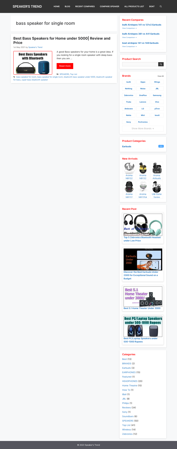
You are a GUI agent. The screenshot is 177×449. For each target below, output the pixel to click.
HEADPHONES (129, 381)
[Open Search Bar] (160, 6)
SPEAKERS (64, 74)
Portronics (143, 122)
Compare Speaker (109, 6)
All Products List (134, 6)
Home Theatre (129, 385)
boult (157, 115)
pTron (157, 108)
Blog (67, 6)
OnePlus (143, 95)
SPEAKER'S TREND (27, 6)
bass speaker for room (26, 77)
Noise (142, 88)
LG (143, 108)
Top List (73, 74)
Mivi (143, 115)
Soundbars (128, 416)
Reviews (126, 407)
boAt (152, 6)
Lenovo (143, 102)
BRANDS (126, 363)
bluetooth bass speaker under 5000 (79, 77)
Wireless (126, 429)
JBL (157, 88)
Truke (128, 102)
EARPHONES (129, 372)
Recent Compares (85, 6)
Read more (65, 66)
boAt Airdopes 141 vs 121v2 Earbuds (141, 24)
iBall (124, 394)
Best (124, 359)
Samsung (157, 95)
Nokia (128, 115)
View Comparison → (129, 28)
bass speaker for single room (50, 77)
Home (57, 6)
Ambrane (129, 108)
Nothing (128, 88)
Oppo (142, 82)
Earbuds (142, 146)
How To (126, 390)
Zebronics (128, 95)
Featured (127, 376)
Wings (157, 82)
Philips (125, 403)
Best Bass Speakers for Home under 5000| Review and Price (61, 40)
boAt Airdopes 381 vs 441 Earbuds (141, 34)
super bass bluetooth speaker (35, 80)
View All (161, 76)
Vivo (157, 102)
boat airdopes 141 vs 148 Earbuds (140, 43)
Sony (128, 122)
